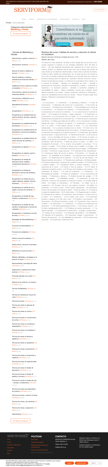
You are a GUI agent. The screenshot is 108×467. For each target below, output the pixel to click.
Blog (83, 19)
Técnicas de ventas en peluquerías (24, 344)
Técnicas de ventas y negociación (24, 409)
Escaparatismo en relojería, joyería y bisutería (23, 154)
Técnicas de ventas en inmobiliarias (24, 331)
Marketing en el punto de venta (23, 252)
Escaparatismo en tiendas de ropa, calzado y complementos (24, 198)
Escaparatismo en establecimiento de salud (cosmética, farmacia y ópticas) (24, 117)
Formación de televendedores (23, 227)
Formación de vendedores (23, 233)
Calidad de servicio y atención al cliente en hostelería (24, 87)
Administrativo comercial (24, 65)
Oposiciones (65, 19)
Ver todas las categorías (20, 33)
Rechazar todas (81, 463)
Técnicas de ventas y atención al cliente (24, 396)
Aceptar (69, 463)
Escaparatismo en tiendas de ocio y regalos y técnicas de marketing (23, 189)
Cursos (31, 19)
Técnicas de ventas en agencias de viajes (23, 306)
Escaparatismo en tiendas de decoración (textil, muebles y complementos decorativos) (24, 162)
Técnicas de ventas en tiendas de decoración (22, 369)
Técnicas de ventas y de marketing (24, 402)
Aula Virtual (100, 9)
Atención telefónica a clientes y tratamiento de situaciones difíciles (24, 79)
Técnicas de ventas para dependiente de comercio (24, 390)
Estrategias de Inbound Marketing (24, 220)
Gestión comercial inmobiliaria (23, 239)
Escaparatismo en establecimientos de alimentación (24, 124)
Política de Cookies (36, 445)
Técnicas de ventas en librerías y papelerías (22, 337)
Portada (8, 23)
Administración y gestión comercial (24, 59)
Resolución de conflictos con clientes (24, 283)
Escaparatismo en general (24, 148)
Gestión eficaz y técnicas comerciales (24, 245)
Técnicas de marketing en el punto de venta (24, 296)
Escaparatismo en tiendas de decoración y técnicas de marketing (24, 172)
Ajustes (93, 463)
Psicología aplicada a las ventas (23, 277)
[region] (69, 35)
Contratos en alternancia (47, 19)
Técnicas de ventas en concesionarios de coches (24, 318)
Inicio (24, 19)
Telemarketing (22, 414)
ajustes (48, 464)
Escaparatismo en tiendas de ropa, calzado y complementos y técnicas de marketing (24, 206)
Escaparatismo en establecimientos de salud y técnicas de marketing (24, 140)
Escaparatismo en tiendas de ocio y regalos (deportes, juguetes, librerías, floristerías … (24, 181)
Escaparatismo (23, 111)
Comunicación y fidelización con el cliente (23, 99)
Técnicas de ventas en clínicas (23, 312)
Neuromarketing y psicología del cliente (24, 264)
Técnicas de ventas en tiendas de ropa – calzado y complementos (24, 382)
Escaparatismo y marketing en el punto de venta (24, 214)
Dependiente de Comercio (23, 105)
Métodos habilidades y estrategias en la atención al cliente (24, 258)
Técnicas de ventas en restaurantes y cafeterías (24, 356)
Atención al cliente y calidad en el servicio (22, 72)
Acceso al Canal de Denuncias (39, 450)
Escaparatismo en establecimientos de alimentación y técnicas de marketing (24, 132)
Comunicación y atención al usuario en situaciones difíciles (24, 93)
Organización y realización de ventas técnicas (23, 271)
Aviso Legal (34, 439)
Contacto (75, 19)
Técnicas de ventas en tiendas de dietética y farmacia (24, 375)
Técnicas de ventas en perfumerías (24, 350)
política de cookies (25, 465)
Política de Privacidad (37, 442)
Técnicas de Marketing (24, 289)
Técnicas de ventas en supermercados (24, 362)
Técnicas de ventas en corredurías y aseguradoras (23, 325)
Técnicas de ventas (24, 301)
